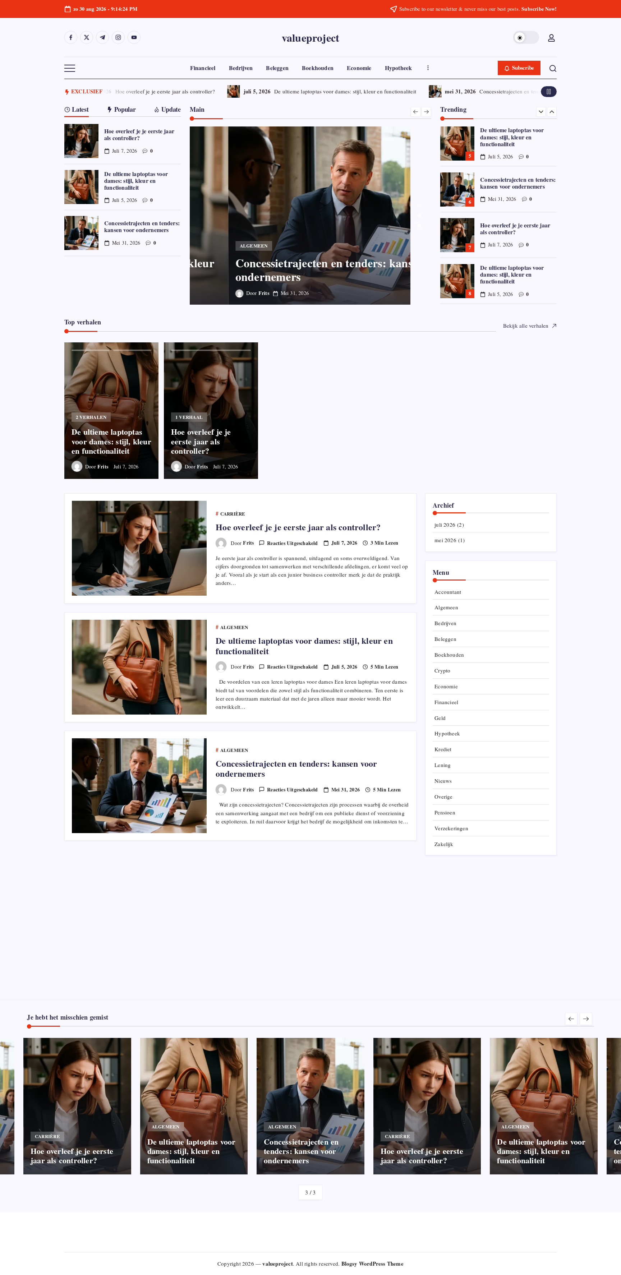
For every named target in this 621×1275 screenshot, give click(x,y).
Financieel (446, 702)
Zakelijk (443, 843)
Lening (442, 764)
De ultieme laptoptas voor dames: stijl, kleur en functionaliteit (333, 91)
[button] (526, 37)
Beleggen (445, 638)
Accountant (447, 591)
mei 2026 (445, 540)
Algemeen (446, 607)
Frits (225, 293)
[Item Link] (81, 141)
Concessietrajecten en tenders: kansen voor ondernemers (532, 91)
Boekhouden (449, 654)
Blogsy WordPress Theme (372, 1263)
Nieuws (443, 780)
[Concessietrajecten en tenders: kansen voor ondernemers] (311, 215)
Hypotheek (447, 733)
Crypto (442, 670)
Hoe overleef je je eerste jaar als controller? (152, 91)
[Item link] (111, 410)
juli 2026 (444, 524)
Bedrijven (445, 623)
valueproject (310, 37)
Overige (443, 796)
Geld (440, 717)
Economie (446, 686)
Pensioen (444, 812)
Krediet (442, 749)
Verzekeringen (451, 828)
